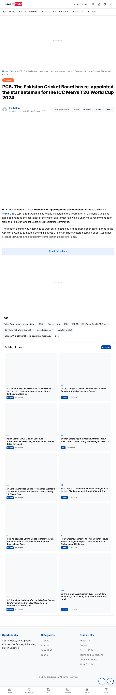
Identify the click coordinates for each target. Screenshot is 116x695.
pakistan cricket (65, 330)
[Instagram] (99, 4)
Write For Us (86, 664)
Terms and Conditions (91, 654)
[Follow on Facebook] (20, 655)
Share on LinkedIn (104, 109)
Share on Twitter (62, 109)
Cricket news (54, 324)
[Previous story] (101, 681)
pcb (57, 336)
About (76, 4)
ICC (66, 324)
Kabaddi (63, 12)
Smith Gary (14, 108)
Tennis (74, 12)
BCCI (41, 324)
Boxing (33, 12)
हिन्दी (93, 12)
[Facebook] (105, 4)
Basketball (46, 650)
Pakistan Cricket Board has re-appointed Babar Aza (27, 336)
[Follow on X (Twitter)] (5, 655)
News (12, 12)
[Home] (4, 12)
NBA (54, 12)
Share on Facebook (83, 109)
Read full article (58, 251)
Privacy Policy (87, 650)
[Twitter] (93, 4)
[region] (58, 40)
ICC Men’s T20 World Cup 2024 (18, 330)
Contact (85, 4)
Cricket (22, 12)
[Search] (111, 4)
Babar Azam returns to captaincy (19, 324)
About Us (85, 640)
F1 (82, 12)
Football (44, 12)
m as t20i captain (45, 330)
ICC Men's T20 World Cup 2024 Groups (90, 324)
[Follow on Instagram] (12, 655)
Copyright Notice (89, 659)
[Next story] (110, 681)
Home (5, 71)
